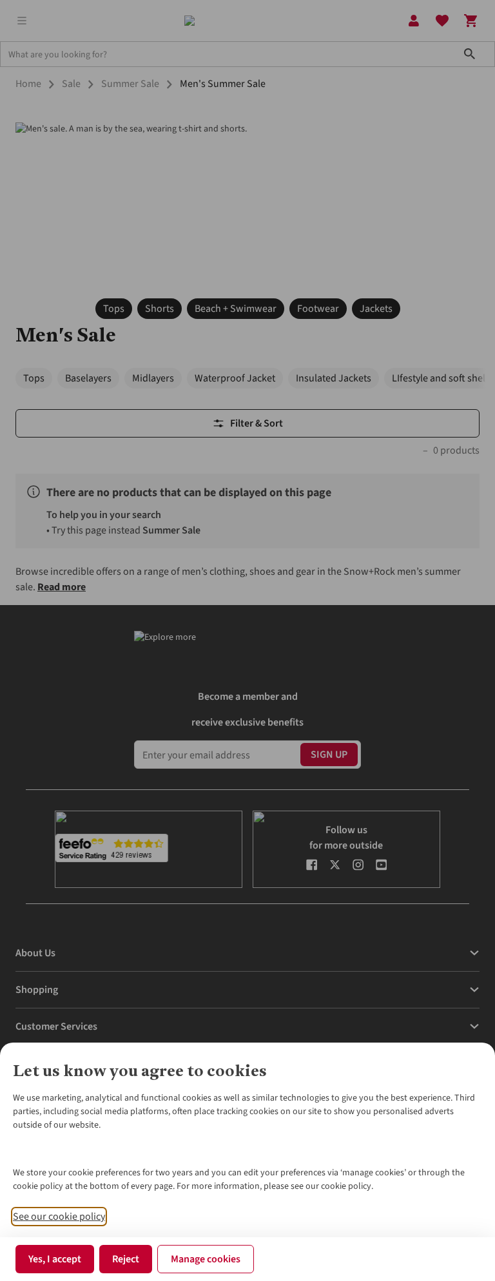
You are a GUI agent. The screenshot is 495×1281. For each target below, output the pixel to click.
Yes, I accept (54, 1259)
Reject (125, 1259)
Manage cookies (205, 1259)
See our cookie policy (59, 1216)
